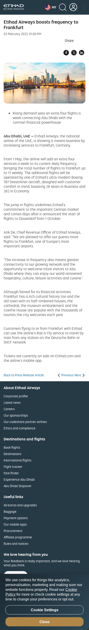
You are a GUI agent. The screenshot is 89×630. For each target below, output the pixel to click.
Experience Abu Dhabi (19, 479)
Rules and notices (16, 543)
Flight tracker (13, 466)
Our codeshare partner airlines (25, 422)
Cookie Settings (44, 610)
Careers (9, 409)
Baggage (10, 511)
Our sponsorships (16, 415)
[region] (44, 602)
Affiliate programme (18, 537)
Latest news (12, 402)
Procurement (13, 531)
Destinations (12, 454)
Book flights (12, 447)
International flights (17, 460)
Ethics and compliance (19, 428)
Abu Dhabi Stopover (17, 486)
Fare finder (11, 473)
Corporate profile (16, 396)
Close (44, 622)
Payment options (16, 518)
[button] (50, 7)
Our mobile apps (15, 524)
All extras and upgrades (20, 505)
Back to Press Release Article (24, 375)
